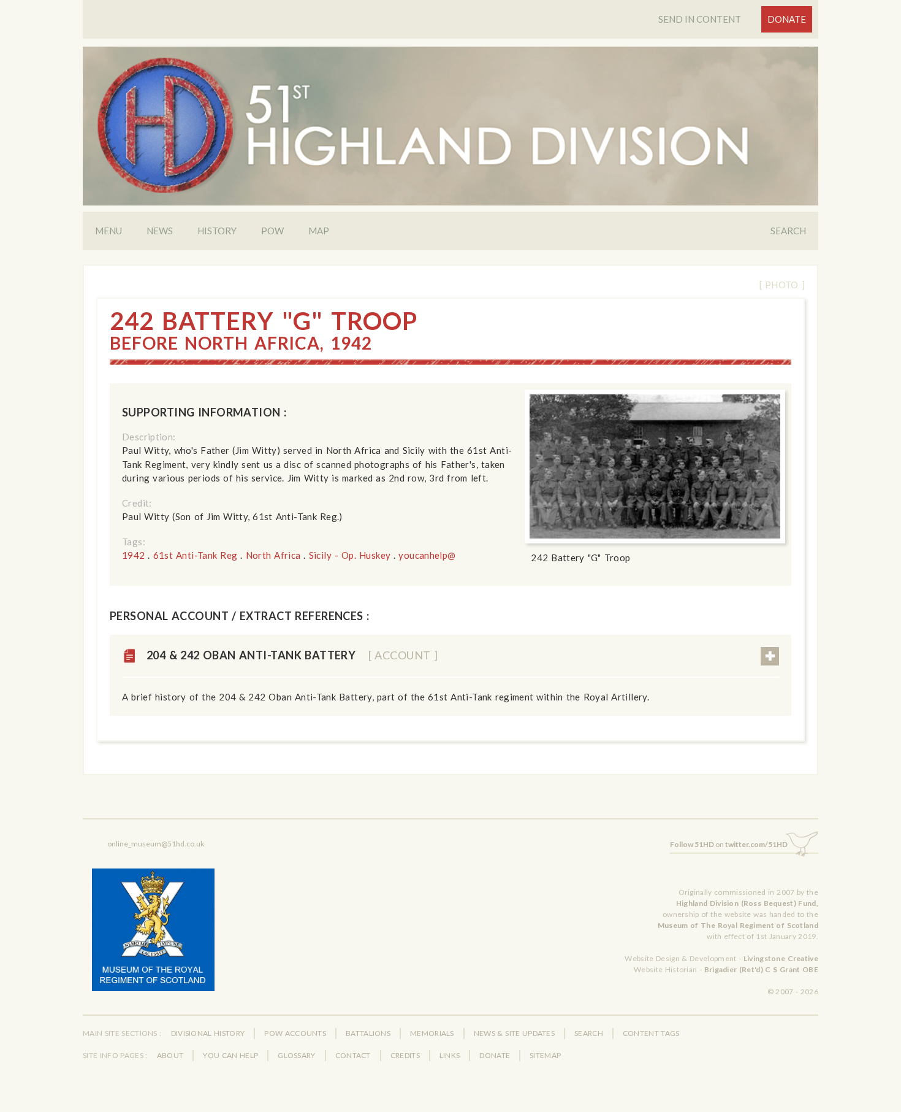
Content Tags (651, 1033)
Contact (353, 1055)
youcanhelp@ (426, 555)
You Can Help (230, 1055)
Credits (405, 1055)
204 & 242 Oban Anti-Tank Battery (292, 655)
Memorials (432, 1033)
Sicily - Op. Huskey (350, 555)
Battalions (368, 1033)
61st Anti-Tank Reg (195, 555)
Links (449, 1055)
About (170, 1055)
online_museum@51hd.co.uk (155, 843)
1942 (133, 555)
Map (318, 230)
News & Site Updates (514, 1033)
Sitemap (545, 1055)
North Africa (273, 555)
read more (770, 656)
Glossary (296, 1055)
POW (272, 230)
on (729, 844)
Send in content (699, 19)
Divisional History (208, 1033)
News (159, 230)
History (217, 230)
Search (788, 230)
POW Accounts (295, 1033)
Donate (786, 19)
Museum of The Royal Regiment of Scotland (738, 925)
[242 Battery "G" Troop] (655, 466)
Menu (108, 230)
